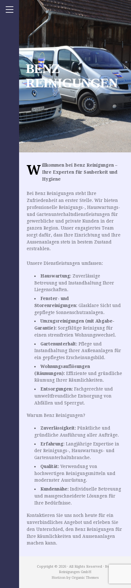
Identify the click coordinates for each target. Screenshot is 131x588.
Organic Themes (85, 578)
